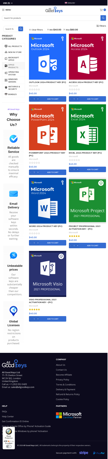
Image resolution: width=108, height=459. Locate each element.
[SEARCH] (103, 18)
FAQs (4, 411)
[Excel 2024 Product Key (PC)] (87, 127)
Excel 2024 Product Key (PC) (85, 153)
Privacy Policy (62, 379)
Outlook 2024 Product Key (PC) (47, 82)
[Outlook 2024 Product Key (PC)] (47, 57)
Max (72, 29)
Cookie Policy (62, 399)
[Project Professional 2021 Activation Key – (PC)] (87, 201)
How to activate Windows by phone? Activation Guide (25, 433)
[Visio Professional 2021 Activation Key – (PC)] (47, 274)
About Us (60, 364)
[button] (47, 99)
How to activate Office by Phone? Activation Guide (26, 426)
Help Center (8, 416)
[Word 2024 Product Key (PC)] (47, 201)
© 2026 (27, 445)
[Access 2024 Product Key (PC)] (87, 57)
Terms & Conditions (66, 384)
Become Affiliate (64, 374)
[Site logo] (54, 9)
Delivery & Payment (65, 389)
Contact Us (61, 369)
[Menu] (13, 428)
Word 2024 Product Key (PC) (45, 226)
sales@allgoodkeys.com (22, 387)
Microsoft (33, 85)
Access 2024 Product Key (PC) (86, 82)
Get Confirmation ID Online (15, 421)
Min (55, 29)
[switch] (8, 446)
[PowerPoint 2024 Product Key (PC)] (47, 127)
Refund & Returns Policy (68, 394)
